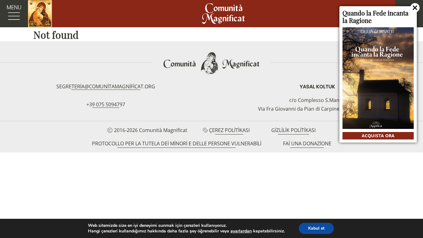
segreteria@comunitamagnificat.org (105, 86)
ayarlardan (241, 231)
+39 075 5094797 (105, 104)
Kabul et (316, 228)
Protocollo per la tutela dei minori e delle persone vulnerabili (176, 143)
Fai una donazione (307, 143)
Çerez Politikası (229, 130)
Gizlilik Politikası (293, 130)
